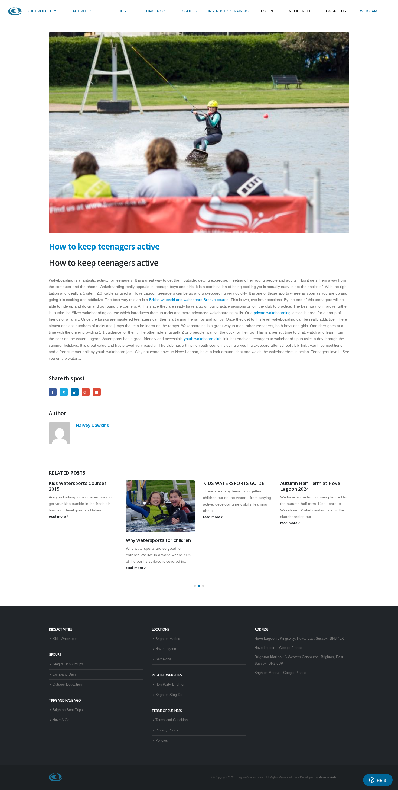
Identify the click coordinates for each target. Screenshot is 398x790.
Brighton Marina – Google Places (280, 673)
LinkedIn (75, 392)
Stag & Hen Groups (68, 664)
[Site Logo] (15, 11)
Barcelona (163, 659)
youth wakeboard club (203, 339)
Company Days (65, 674)
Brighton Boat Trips (68, 710)
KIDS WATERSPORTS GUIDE (233, 483)
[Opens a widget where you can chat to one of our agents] (378, 780)
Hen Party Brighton (170, 684)
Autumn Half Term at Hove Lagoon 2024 (310, 486)
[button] (195, 585)
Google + (86, 392)
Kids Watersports (66, 639)
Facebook (53, 392)
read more (58, 517)
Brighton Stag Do (168, 695)
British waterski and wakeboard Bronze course (189, 300)
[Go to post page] (160, 506)
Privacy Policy (166, 730)
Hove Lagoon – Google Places (278, 648)
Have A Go (61, 720)
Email (96, 392)
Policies (161, 741)
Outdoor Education (67, 684)
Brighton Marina (167, 639)
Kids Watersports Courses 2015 (78, 486)
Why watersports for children (158, 540)
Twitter (64, 392)
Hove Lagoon (165, 649)
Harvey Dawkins (92, 425)
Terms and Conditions (172, 720)
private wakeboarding (272, 313)
